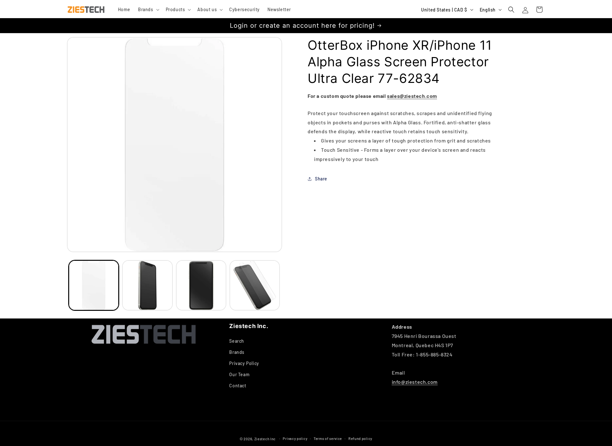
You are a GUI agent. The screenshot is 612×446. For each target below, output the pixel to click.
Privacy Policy (244, 363)
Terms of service (328, 438)
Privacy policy (295, 438)
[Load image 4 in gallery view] (254, 285)
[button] (148, 9)
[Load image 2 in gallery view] (147, 285)
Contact (237, 385)
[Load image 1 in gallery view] (94, 285)
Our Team (239, 374)
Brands (236, 352)
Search (236, 341)
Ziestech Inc (265, 439)
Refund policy (360, 438)
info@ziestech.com (415, 382)
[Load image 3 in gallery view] (201, 285)
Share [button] (321, 178)
